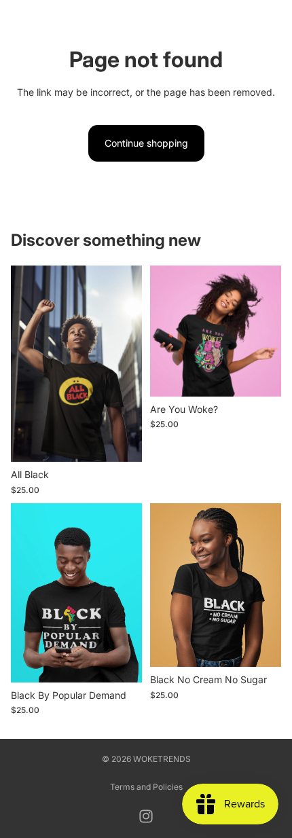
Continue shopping (146, 143)
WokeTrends (162, 759)
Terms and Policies (146, 787)
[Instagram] (146, 816)
